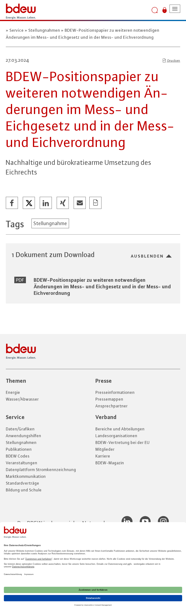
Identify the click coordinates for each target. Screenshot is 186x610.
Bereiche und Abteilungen (120, 429)
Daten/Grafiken (20, 429)
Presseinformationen (115, 392)
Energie (13, 392)
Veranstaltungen (21, 462)
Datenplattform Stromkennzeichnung (41, 469)
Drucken (173, 60)
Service (16, 30)
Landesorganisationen (116, 435)
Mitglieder (105, 449)
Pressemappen (109, 399)
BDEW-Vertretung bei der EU (122, 442)
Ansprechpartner (111, 406)
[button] (12, 203)
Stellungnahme (50, 223)
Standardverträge (22, 483)
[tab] (93, 255)
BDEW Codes (18, 456)
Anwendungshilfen (23, 435)
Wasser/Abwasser (22, 399)
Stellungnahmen (44, 30)
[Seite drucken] (96, 203)
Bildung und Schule (24, 490)
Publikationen (19, 449)
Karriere (102, 456)
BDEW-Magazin (109, 462)
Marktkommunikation (26, 476)
